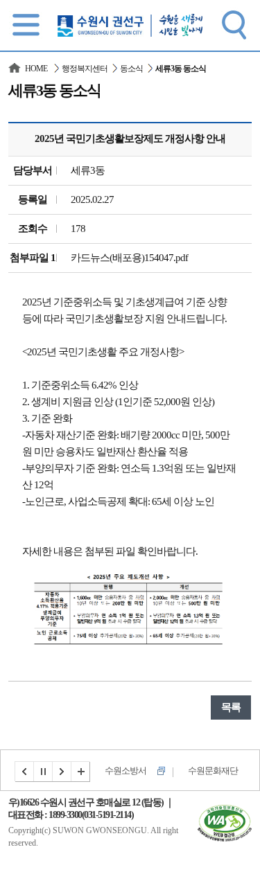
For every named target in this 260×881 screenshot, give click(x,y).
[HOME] (15, 68)
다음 (62, 771)
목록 (231, 707)
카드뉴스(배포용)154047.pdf (129, 257)
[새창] (225, 813)
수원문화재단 (213, 770)
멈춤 (43, 771)
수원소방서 (125, 770)
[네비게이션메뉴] (26, 24)
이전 (24, 771)
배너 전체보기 (81, 771)
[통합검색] (233, 24)
